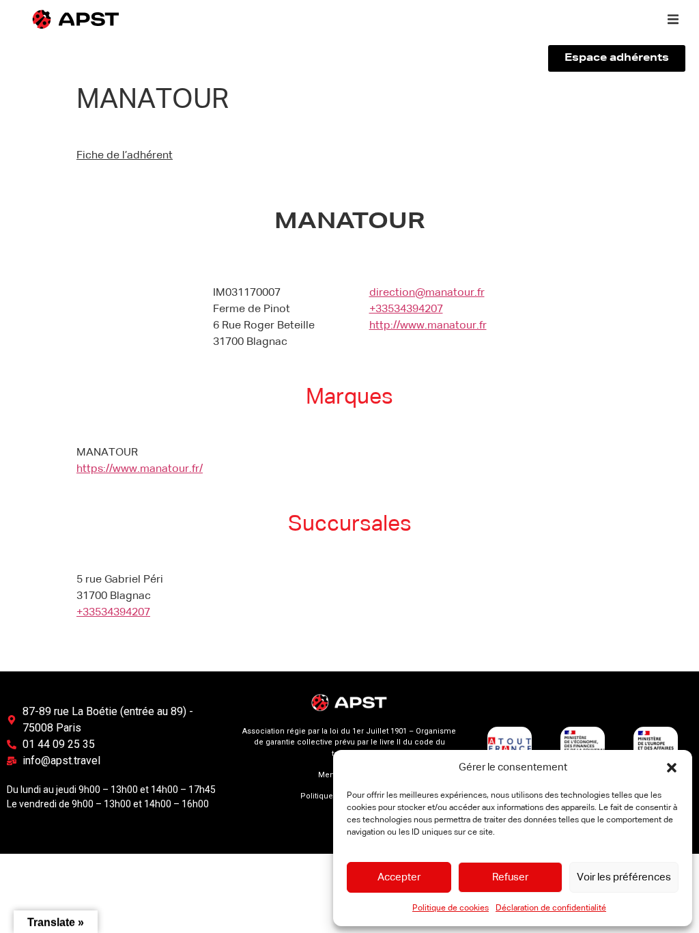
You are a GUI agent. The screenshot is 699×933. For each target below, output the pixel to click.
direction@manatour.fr (427, 293)
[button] (672, 768)
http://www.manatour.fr (428, 325)
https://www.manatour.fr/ (139, 469)
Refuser (510, 877)
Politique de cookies (450, 908)
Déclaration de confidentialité (551, 908)
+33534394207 (406, 309)
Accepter (398, 877)
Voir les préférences (624, 877)
